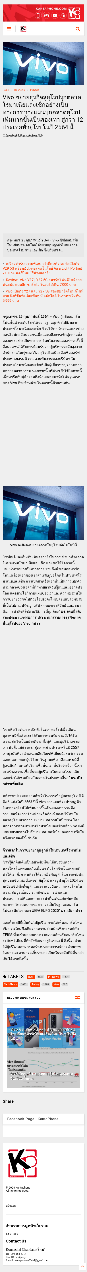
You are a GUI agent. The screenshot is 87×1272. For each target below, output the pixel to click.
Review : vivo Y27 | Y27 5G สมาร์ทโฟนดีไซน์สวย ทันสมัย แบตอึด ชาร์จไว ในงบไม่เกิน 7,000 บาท (42, 282)
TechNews (19, 90)
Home (6, 90)
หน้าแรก (11, 1205)
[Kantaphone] (23, 30)
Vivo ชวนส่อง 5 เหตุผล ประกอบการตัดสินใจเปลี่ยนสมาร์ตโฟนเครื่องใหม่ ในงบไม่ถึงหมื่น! (43, 1034)
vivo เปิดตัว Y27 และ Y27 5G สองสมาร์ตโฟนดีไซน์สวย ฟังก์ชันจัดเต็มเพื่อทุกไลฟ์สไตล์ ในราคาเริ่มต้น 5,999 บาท (43, 296)
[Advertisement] (43, 187)
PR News (34, 90)
